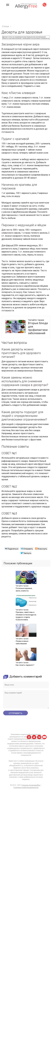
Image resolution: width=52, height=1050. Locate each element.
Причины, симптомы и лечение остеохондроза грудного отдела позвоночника (26, 616)
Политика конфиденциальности (25, 787)
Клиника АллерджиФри (30, 785)
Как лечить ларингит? (25, 665)
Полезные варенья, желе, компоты (24, 589)
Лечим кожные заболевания (22, 642)
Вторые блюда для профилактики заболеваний (38, 328)
